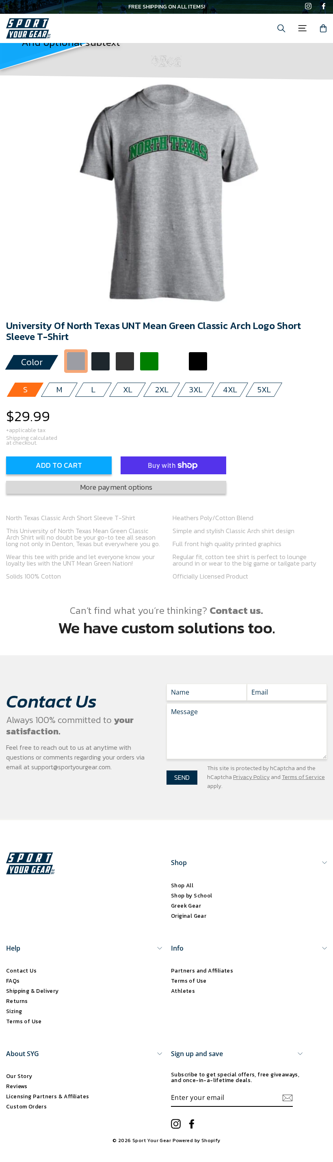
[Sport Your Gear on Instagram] (308, 7)
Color (32, 362)
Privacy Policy (251, 777)
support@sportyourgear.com (70, 767)
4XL (230, 389)
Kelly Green (149, 361)
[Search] (281, 28)
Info (177, 948)
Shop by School (191, 895)
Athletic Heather (76, 361)
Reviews (17, 1086)
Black (198, 361)
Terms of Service (303, 777)
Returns (17, 1001)
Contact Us (21, 970)
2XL (162, 389)
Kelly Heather (222, 361)
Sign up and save (197, 1053)
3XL (196, 389)
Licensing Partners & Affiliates (47, 1096)
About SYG (22, 1053)
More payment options (116, 487)
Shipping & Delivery (32, 991)
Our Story (19, 1076)
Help (13, 948)
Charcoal (100, 361)
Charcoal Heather (125, 361)
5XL (264, 389)
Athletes (183, 991)
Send (182, 777)
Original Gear (188, 916)
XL (127, 389)
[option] (166, 6)
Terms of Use (24, 1021)
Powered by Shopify (197, 1140)
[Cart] (323, 28)
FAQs (13, 981)
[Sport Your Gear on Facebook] (323, 7)
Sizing (14, 1011)
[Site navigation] (302, 28)
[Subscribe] (287, 1098)
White (173, 361)
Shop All (182, 885)
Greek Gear (186, 906)
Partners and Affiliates (202, 970)
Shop (179, 862)
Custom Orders (26, 1106)
